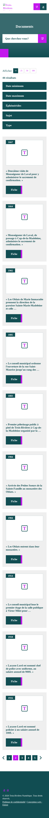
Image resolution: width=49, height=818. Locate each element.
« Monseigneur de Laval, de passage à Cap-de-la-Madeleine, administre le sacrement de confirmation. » (23, 240)
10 (16, 71)
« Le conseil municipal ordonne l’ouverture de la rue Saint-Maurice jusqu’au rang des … (23, 366)
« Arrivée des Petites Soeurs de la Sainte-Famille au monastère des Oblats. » (24, 488)
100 (33, 71)
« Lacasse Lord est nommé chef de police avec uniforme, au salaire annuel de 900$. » (23, 668)
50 (27, 71)
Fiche (14, 189)
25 (21, 71)
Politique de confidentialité (13, 802)
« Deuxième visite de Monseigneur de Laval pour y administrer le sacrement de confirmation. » (22, 176)
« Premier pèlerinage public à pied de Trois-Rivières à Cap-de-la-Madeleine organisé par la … (24, 427)
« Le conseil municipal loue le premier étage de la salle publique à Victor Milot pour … (24, 607)
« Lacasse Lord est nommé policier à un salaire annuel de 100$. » (22, 729)
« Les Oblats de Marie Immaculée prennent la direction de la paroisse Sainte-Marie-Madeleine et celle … (24, 304)
